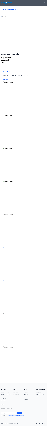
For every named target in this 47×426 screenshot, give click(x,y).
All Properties (4, 400)
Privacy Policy (38, 392)
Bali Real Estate (16, 394)
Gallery (6, 79)
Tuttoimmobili (27, 392)
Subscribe (19, 413)
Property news (15, 392)
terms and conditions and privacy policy (16, 415)
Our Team (26, 394)
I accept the (13, 415)
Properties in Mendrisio (5, 394)
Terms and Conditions (40, 394)
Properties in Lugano (5, 392)
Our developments (11, 9)
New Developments (28, 396)
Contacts (26, 399)
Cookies (37, 396)
